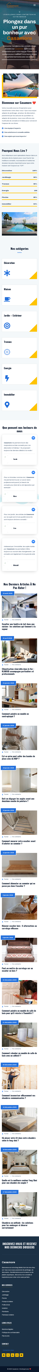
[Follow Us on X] (8, 1355)
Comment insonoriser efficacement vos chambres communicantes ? (18, 1096)
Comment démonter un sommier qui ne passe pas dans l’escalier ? (18, 884)
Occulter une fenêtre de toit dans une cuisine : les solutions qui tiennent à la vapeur (19, 626)
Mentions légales (7, 1329)
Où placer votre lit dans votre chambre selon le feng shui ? (18, 1139)
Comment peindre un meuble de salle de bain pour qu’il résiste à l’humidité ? (19, 1012)
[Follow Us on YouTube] (21, 1355)
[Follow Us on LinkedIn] (12, 1355)
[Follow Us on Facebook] (3, 1355)
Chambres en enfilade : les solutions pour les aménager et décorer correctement (17, 1225)
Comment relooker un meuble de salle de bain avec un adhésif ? (19, 1054)
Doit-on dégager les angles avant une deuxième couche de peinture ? (18, 800)
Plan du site (5, 1336)
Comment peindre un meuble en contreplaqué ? (15, 715)
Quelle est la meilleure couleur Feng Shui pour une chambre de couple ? (19, 1181)
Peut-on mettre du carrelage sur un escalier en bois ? (17, 969)
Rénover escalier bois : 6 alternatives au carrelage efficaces (19, 927)
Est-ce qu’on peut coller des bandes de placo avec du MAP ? (18, 757)
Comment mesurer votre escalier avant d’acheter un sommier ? (18, 842)
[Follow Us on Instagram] (17, 1355)
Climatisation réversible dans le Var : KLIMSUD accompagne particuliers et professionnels (18, 671)
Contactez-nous (8, 1350)
